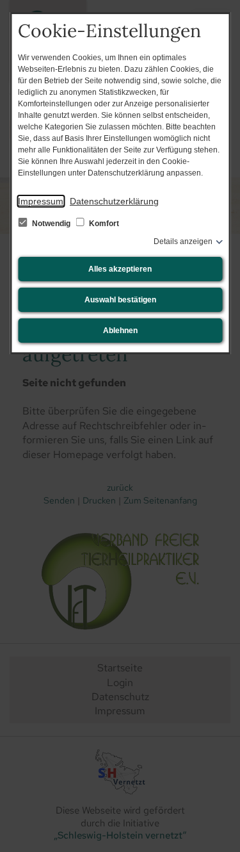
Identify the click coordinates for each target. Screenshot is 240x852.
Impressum (40, 201)
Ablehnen (120, 330)
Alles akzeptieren (120, 269)
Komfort (103, 223)
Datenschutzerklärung (114, 201)
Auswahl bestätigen (120, 299)
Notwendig (51, 223)
